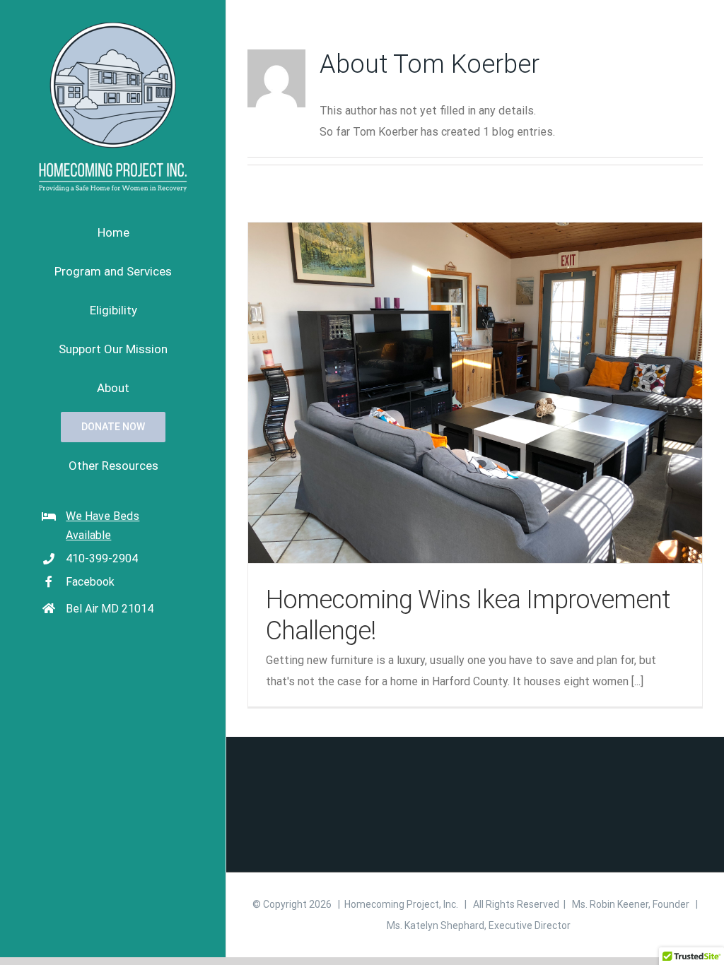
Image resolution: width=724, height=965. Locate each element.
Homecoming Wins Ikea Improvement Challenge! (475, 392)
